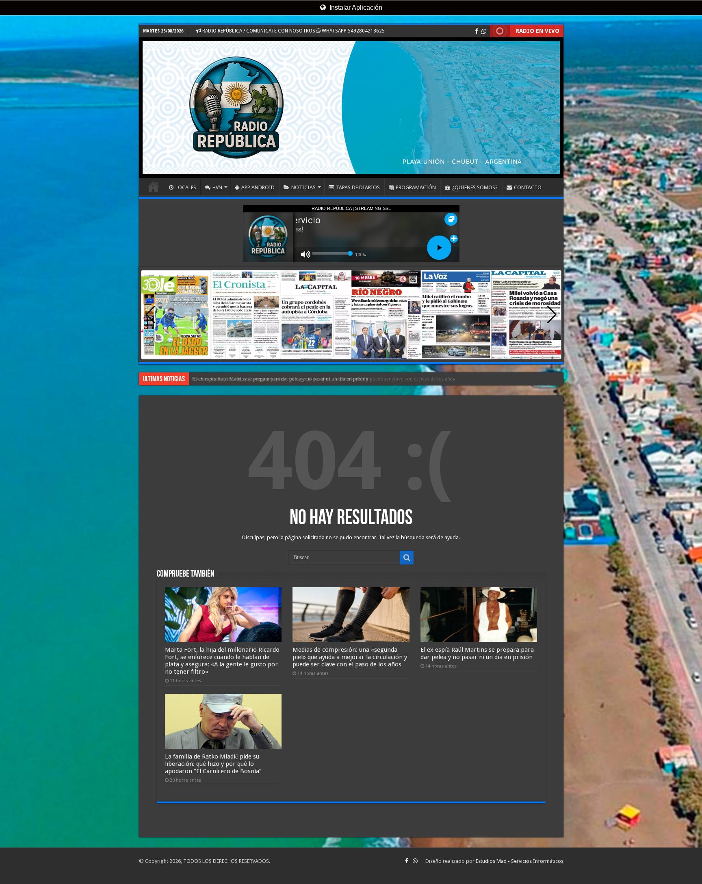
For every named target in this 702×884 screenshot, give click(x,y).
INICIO (153, 186)
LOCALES (186, 187)
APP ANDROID (258, 187)
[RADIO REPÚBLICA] (351, 107)
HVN (217, 187)
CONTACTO (528, 187)
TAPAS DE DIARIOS (358, 187)
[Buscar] (407, 557)
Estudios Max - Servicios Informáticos (519, 861)
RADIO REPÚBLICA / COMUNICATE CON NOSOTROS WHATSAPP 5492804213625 (293, 31)
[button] (551, 315)
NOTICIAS (303, 187)
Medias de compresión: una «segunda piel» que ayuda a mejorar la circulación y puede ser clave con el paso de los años (349, 657)
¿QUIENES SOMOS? (475, 187)
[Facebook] (476, 31)
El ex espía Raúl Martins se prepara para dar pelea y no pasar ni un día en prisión (280, 379)
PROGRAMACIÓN (416, 187)
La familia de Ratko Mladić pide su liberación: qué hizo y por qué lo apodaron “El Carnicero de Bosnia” (213, 764)
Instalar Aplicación (355, 7)
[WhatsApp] (484, 31)
